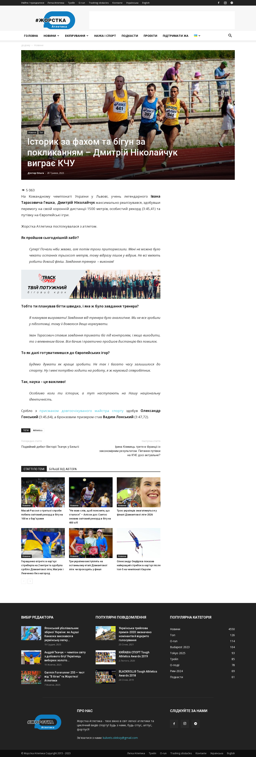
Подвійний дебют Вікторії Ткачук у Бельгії (50, 447)
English (146, 2)
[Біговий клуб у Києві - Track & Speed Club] (90, 284)
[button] (230, 36)
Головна (31, 36)
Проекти (150, 36)
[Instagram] (225, 3)
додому (25, 45)
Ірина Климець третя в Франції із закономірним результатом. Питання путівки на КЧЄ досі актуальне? (129, 451)
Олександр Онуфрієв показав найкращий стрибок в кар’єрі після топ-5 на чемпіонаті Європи (138, 565)
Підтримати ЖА (175, 36)
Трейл (71, 2)
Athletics (37, 430)
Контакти (117, 2)
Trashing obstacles (99, 2)
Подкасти (130, 36)
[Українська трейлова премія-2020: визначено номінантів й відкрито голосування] (106, 633)
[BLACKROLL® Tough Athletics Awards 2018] (106, 676)
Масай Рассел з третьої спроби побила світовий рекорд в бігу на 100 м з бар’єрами (42, 514)
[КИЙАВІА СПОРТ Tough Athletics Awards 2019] (106, 657)
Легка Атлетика (55, 2)
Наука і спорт (105, 36)
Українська (132, 2)
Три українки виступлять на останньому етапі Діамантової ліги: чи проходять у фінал (88, 565)
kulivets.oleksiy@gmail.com (120, 738)
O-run (82, 2)
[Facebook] (219, 3)
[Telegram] (232, 3)
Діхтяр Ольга (36, 172)
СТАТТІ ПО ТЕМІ (34, 469)
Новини (50, 36)
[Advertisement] (162, 20)
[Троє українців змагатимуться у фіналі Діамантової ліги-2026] (138, 492)
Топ (41, 132)
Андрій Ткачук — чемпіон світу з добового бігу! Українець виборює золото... (65, 656)
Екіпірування (75, 36)
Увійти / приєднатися (32, 2)
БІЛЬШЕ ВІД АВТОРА (63, 469)
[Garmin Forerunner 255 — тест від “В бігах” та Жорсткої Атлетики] (31, 677)
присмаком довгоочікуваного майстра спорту (81, 410)
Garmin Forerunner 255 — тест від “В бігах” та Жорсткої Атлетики (64, 676)
